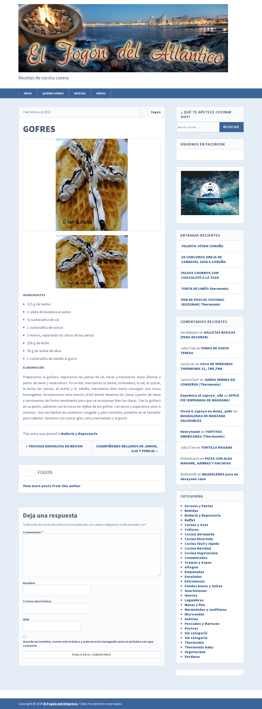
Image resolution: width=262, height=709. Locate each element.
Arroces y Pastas (199, 506)
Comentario (33, 532)
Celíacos (192, 529)
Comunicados (196, 557)
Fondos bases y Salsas (203, 586)
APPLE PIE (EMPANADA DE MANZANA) (209, 397)
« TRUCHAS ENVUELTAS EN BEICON (54, 446)
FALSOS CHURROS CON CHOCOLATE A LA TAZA (200, 275)
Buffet (190, 520)
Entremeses (195, 581)
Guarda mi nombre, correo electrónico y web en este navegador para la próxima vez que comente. (88, 643)
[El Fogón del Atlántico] (123, 65)
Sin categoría (196, 633)
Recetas (80, 93)
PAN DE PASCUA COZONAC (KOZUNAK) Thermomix (203, 302)
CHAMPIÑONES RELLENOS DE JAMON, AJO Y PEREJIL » (127, 448)
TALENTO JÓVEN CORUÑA (202, 246)
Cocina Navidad (198, 548)
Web (26, 619)
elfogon (191, 567)
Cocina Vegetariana (201, 553)
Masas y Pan (195, 604)
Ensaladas (193, 576)
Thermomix (194, 642)
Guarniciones (196, 590)
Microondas (194, 614)
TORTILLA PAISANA (216, 447)
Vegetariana (195, 651)
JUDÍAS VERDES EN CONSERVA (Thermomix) (207, 382)
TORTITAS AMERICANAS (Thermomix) (202, 434)
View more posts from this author (52, 485)
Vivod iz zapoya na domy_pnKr (206, 411)
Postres (191, 628)
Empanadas (194, 571)
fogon (156, 112)
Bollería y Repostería (79, 433)
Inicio (28, 93)
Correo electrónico (37, 601)
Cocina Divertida (199, 538)
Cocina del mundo (200, 534)
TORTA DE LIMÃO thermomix (204, 288)
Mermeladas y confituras (206, 609)
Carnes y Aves (196, 524)
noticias (191, 618)
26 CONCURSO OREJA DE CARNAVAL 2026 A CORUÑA (203, 259)
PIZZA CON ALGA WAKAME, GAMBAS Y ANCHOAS (206, 460)
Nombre (29, 583)
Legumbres (194, 600)
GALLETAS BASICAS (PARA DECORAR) (207, 334)
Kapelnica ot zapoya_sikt (201, 395)
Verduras (192, 656)
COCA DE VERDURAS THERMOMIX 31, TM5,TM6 (206, 366)
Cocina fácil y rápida (202, 543)
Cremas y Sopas (198, 562)
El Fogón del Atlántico (60, 704)
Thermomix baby (199, 647)
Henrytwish (190, 431)
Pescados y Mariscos (202, 623)
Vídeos (101, 93)
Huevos (191, 595)
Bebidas (191, 510)
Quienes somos (53, 93)
